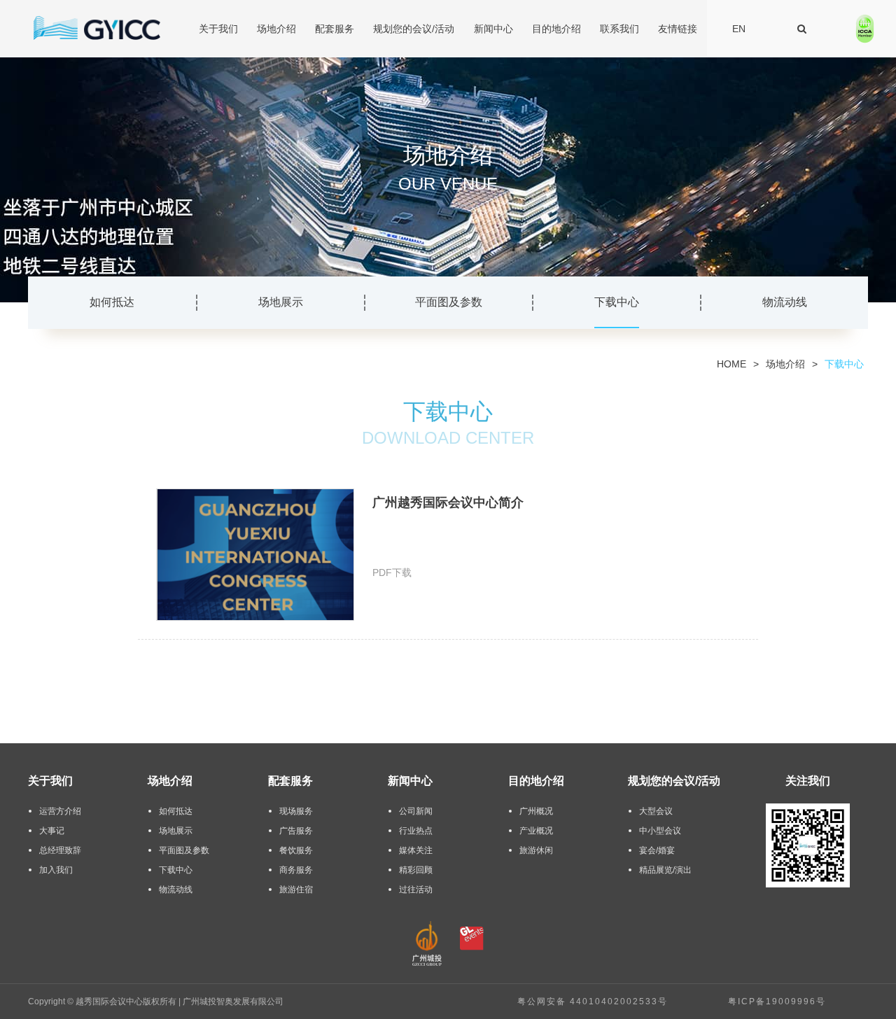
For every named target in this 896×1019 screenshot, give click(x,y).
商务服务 (296, 870)
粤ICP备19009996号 (777, 1001)
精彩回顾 (416, 870)
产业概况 (536, 831)
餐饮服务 (296, 850)
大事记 (51, 831)
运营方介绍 (60, 811)
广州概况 (536, 811)
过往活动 (416, 889)
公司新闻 (416, 811)
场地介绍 (276, 28)
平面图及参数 (448, 302)
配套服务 (334, 28)
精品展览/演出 (665, 870)
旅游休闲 (536, 850)
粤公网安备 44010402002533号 (592, 1001)
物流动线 (784, 302)
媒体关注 (416, 850)
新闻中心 (493, 28)
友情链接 (677, 28)
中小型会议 (660, 831)
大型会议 (656, 811)
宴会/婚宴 (657, 850)
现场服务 (296, 811)
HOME (731, 364)
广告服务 (296, 831)
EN (739, 28)
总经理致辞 (60, 850)
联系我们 (619, 28)
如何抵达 (112, 302)
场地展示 (280, 302)
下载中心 (616, 302)
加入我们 (56, 870)
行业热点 (416, 831)
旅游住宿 (296, 889)
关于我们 (218, 28)
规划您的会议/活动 (413, 28)
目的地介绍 (556, 28)
